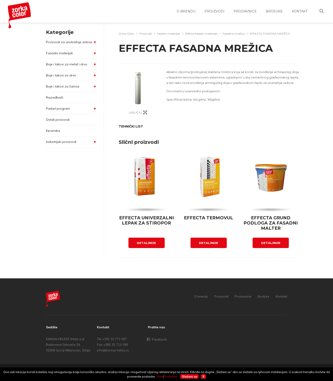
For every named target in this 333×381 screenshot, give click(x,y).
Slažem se (189, 376)
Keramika (53, 131)
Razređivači (54, 97)
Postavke (170, 376)
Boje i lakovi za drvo (61, 75)
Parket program (58, 108)
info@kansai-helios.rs (113, 350)
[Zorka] (53, 299)
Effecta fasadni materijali (201, 33)
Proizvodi (145, 33)
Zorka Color (126, 33)
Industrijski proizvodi (61, 142)
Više (159, 376)
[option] (138, 88)
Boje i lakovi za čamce (62, 86)
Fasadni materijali (59, 53)
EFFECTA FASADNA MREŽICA (270, 33)
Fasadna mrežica (234, 33)
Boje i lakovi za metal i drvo (66, 64)
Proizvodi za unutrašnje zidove (69, 42)
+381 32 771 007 (114, 339)
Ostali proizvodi (58, 120)
